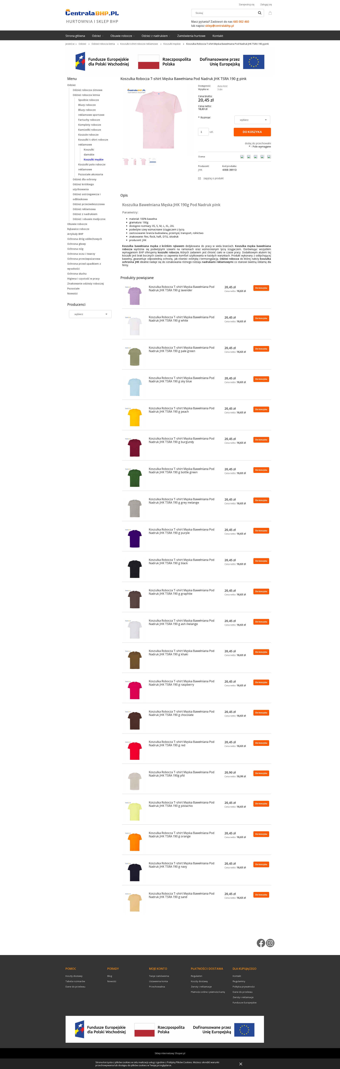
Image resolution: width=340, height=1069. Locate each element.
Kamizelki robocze (89, 129)
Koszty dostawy (74, 976)
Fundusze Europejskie (245, 1002)
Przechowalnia (157, 986)
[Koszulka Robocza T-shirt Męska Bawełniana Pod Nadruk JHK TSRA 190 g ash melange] (135, 630)
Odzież (71, 85)
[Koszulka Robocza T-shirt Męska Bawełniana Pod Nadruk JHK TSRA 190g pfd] (135, 781)
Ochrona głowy (76, 243)
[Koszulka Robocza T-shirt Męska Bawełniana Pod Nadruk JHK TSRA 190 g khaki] (135, 660)
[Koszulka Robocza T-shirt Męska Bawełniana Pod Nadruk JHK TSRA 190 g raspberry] (135, 690)
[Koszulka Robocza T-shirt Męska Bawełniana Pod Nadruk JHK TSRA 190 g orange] (135, 842)
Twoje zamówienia (159, 976)
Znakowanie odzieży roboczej (85, 283)
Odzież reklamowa (84, 209)
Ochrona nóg (75, 248)
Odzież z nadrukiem (85, 214)
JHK (200, 169)
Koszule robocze (88, 134)
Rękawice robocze (78, 229)
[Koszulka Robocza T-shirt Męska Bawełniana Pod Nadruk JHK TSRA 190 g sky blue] (135, 387)
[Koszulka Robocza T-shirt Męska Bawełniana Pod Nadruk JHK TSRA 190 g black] (135, 569)
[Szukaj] (260, 13)
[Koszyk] (270, 12)
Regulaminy (239, 981)
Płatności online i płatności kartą (208, 991)
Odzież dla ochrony (85, 179)
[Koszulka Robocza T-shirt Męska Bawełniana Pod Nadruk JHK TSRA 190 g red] (135, 751)
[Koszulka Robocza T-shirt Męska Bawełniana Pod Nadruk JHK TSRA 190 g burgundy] (135, 448)
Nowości (72, 293)
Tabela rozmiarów (75, 981)
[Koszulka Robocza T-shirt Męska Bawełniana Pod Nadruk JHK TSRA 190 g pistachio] (135, 811)
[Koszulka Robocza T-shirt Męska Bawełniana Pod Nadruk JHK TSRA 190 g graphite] (135, 599)
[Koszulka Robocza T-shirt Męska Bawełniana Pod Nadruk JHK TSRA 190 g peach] (135, 417)
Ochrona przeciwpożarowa (83, 258)
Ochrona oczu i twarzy (81, 253)
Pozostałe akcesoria (90, 174)
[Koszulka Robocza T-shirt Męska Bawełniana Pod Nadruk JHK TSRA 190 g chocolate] (135, 721)
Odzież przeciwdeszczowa (89, 204)
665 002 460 (241, 22)
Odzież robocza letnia (86, 95)
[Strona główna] (92, 15)
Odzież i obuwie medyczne (89, 219)
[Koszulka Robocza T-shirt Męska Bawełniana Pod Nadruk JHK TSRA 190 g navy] (135, 872)
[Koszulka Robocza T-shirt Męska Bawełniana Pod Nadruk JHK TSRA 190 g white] (135, 326)
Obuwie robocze (77, 224)
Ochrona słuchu (77, 273)
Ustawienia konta (158, 981)
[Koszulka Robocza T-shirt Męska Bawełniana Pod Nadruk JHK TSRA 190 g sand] (135, 903)
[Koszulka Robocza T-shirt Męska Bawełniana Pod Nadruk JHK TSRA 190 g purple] (135, 538)
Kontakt (237, 976)
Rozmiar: (204, 117)
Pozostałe (73, 288)
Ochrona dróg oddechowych (84, 239)
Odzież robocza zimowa (87, 90)
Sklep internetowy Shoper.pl (170, 1053)
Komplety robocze (89, 124)
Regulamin (196, 976)
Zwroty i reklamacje (201, 986)
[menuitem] (79, 35)
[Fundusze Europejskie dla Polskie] (170, 61)
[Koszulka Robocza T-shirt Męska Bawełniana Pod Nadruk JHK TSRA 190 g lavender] (135, 296)
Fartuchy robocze (89, 119)
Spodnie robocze (88, 100)
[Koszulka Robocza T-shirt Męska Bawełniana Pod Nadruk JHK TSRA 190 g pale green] (135, 357)
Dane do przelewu (75, 986)
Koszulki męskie (93, 159)
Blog (109, 976)
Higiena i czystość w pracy (83, 278)
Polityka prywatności (244, 986)
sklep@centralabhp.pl (219, 26)
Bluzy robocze (87, 105)
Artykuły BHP (75, 234)
